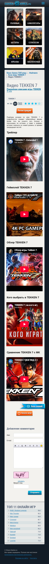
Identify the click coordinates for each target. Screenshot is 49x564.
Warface (13, 526)
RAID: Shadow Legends (18, 510)
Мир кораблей (15, 529)
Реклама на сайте (21, 558)
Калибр (12, 535)
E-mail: (9, 440)
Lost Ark (12, 541)
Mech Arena (14, 522)
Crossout (13, 519)
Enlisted (13, 538)
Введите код (18, 483)
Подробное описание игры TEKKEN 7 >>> (24, 90)
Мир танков (14, 516)
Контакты (33, 558)
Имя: (8, 435)
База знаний (36, 406)
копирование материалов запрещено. (18, 555)
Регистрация (24, 110)
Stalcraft (13, 532)
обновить (21, 481)
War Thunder (14, 513)
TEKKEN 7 (11, 99)
